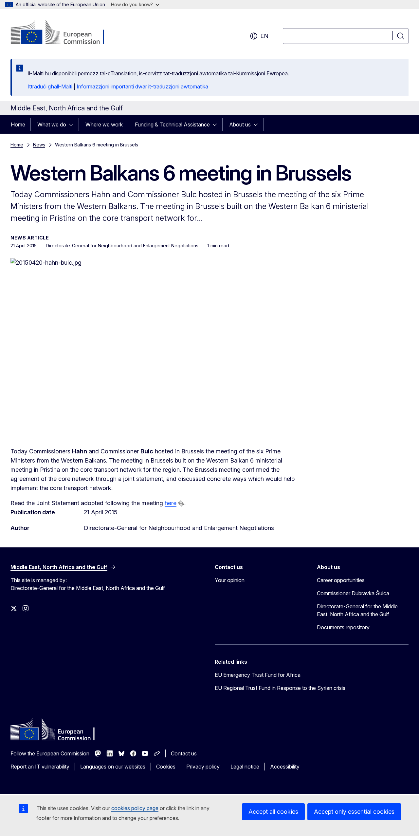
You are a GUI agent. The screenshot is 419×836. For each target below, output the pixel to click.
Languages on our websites (112, 766)
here (170, 503)
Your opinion (230, 580)
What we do (51, 124)
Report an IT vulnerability (39, 766)
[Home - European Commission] (63, 33)
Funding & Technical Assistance (172, 124)
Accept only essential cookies (354, 811)
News (39, 144)
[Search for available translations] (181, 503)
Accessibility (285, 766)
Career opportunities (341, 580)
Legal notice (244, 766)
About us (240, 124)
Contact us (184, 753)
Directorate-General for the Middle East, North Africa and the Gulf (357, 610)
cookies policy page (134, 808)
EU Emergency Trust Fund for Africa (258, 675)
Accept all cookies (273, 811)
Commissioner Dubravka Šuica (353, 593)
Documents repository (343, 627)
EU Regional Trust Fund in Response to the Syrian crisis (280, 688)
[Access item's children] (73, 124)
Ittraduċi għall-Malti (49, 86)
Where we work (104, 124)
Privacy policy (203, 766)
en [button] (264, 35)
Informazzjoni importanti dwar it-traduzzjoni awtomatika (142, 86)
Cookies (165, 766)
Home (18, 124)
